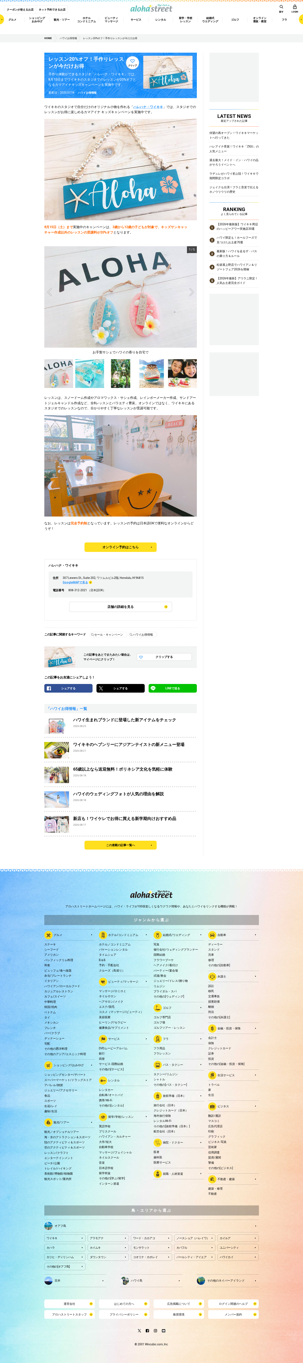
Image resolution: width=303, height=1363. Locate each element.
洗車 (211, 954)
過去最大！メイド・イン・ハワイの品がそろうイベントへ (233, 162)
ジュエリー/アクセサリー (60, 1090)
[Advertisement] (234, 373)
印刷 (211, 1131)
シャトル (159, 1079)
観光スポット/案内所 (58, 1179)
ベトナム (50, 1012)
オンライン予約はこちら (120, 547)
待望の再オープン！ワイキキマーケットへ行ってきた (233, 135)
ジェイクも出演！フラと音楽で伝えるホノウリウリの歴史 (233, 189)
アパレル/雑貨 (53, 1085)
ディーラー (215, 944)
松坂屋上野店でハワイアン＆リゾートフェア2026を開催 (237, 267)
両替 (102, 1058)
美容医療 (104, 1017)
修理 (211, 960)
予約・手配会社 (109, 965)
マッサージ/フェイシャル (115, 1152)
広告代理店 (215, 1126)
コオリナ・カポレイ (145, 1257)
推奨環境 (178, 1314)
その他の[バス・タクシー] (170, 1084)
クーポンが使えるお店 (20, 9)
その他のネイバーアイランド (226, 1280)
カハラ (51, 1247)
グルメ (58, 934)
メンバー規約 (233, 1314)
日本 (57, 1280)
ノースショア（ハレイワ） (192, 1238)
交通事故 (214, 996)
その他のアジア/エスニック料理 (65, 1054)
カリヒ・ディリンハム (60, 1257)
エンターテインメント (58, 1158)
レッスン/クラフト (56, 1152)
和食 (47, 965)
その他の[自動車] (219, 965)
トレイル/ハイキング (58, 1168)
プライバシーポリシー (124, 1314)
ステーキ (50, 944)
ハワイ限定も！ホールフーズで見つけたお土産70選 (237, 240)
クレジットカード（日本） (171, 1110)
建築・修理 (215, 1188)
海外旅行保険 (162, 1115)
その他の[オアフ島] (58, 1266)
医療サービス (162, 1162)
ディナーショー (54, 1038)
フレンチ (50, 1028)
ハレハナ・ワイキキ (148, 107)
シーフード (51, 949)
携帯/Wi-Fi (105, 1100)
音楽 (102, 1162)
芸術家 (212, 1147)
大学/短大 (105, 1142)
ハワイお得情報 (87, 92)
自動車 (221, 934)
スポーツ (50, 1100)
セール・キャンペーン (108, 634)
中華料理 (50, 1001)
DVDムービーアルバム (113, 1048)
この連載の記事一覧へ (120, 845)
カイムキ (95, 1247)
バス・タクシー (173, 1064)
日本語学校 (106, 1168)
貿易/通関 (214, 1157)
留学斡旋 (104, 1173)
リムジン (159, 986)
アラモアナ (97, 1238)
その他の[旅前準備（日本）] (172, 1126)
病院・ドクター (173, 1142)
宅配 (47, 1043)
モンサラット (141, 1247)
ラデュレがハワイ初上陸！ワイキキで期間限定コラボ (233, 176)
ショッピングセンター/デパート (65, 1074)
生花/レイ (50, 1106)
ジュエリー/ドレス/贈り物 (171, 980)
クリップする (164, 656)
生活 (211, 1095)
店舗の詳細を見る (120, 607)
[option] (120, 300)
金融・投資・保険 (229, 1028)
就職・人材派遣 (173, 1173)
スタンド (214, 949)
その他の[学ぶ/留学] (112, 1178)
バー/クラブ (52, 1033)
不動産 (212, 1193)
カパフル (181, 1247)
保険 (211, 1043)
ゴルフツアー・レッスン (169, 1027)
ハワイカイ (227, 1257)
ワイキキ (52, 1238)
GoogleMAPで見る (75, 582)
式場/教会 (160, 975)
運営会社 (69, 1303)
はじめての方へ (124, 1303)
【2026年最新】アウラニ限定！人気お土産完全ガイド (237, 280)
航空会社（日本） (165, 1131)
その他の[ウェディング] (169, 996)
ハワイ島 (136, 1280)
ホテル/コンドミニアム (123, 934)
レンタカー (106, 1089)
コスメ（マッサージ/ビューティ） (121, 1012)
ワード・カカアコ (144, 1238)
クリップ (132, 65)
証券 (211, 1053)
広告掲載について (178, 1303)
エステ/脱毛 (107, 1006)
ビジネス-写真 (217, 1142)
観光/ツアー (61, 1122)
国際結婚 (159, 954)
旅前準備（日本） (174, 1095)
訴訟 (211, 986)
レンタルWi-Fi (162, 1121)
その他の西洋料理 (55, 1048)
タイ (47, 1017)
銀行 (102, 1053)
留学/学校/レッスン (121, 1116)
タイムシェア (107, 954)
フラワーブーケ (164, 960)
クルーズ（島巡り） (112, 970)
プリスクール (107, 1131)
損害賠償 (214, 1001)
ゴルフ (167, 1007)
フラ (166, 1038)
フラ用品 (159, 1048)
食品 (47, 1095)
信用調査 (214, 1152)
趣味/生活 (50, 1111)
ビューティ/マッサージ (123, 981)
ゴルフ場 (159, 1022)
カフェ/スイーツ (55, 996)
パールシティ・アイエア (191, 1257)
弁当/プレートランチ (58, 975)
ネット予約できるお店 (52, 9)
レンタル (114, 1080)
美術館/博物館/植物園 (58, 1173)
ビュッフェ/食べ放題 (58, 970)
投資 (211, 1058)
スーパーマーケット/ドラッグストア (68, 1080)
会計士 (212, 1037)
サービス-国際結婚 (111, 1064)
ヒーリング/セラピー (112, 1022)
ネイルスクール (109, 1157)
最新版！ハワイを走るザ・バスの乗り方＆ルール (237, 253)
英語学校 (104, 1126)
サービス (114, 1038)
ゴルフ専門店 (162, 1017)
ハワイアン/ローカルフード (62, 986)
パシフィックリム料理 (58, 960)
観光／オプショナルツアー (61, 1131)
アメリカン (51, 954)
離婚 (211, 1006)
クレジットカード (219, 1048)
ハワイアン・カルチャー (115, 1136)
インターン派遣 (109, 1183)
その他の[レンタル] (111, 1105)
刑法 (211, 1012)
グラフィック (216, 1136)
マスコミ (214, 1121)
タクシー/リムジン (166, 1074)
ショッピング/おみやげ (69, 1065)
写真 (156, 944)
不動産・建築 (226, 1179)
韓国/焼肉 (50, 1007)
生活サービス (226, 1075)
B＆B (102, 960)
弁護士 (221, 976)
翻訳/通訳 (214, 1115)
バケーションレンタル (113, 949)
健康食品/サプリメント (114, 1027)
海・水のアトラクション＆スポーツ (67, 1137)
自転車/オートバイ (111, 1095)
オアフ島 (60, 1225)
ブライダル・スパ (165, 991)
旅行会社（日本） (165, 1105)
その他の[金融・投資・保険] (226, 1064)
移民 (211, 991)
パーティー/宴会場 (166, 970)
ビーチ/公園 (52, 1163)
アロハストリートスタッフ (69, 1314)
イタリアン (51, 980)
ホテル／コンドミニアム (115, 944)
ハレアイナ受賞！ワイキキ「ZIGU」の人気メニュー (234, 149)
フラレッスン (162, 1053)
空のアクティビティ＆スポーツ (64, 1147)
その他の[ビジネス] (220, 1168)
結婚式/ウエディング (176, 934)
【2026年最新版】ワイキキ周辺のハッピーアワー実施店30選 (237, 226)
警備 (211, 1162)
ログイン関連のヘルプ (233, 1303)
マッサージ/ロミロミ (112, 991)
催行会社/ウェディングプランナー (176, 949)
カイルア (225, 1238)
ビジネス (223, 1106)
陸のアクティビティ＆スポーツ (64, 1142)
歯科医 (158, 1157)
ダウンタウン (98, 1257)
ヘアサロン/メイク (111, 1001)
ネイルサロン (107, 996)
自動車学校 (106, 1147)
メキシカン (51, 1022)
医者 (156, 1152)
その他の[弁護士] (219, 1017)
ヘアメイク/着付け (166, 965)
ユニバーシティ (229, 1247)
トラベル (214, 1084)
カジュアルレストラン (58, 991)
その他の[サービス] (111, 1069)
